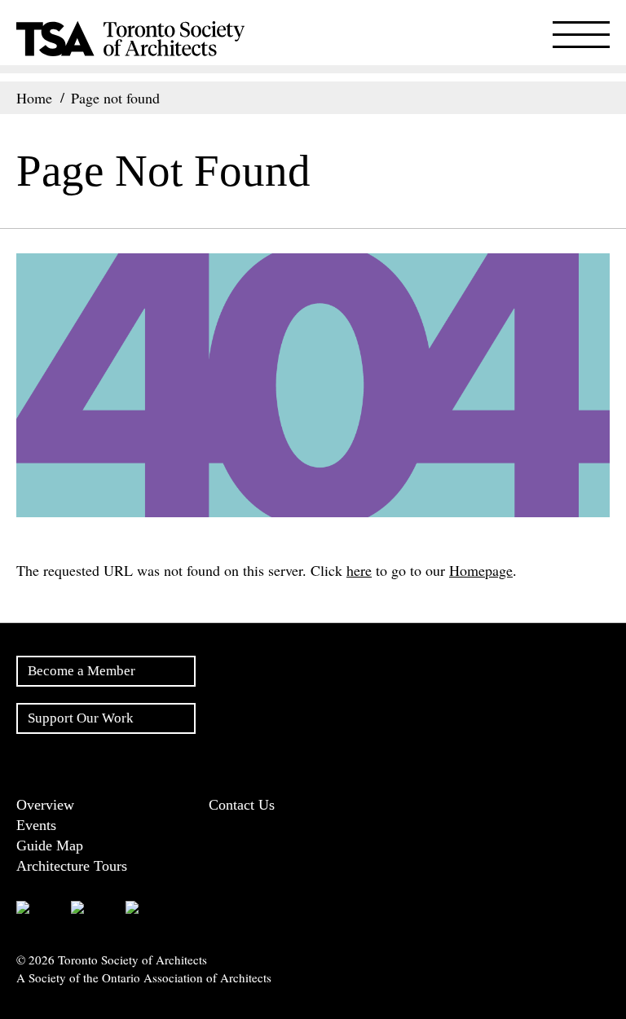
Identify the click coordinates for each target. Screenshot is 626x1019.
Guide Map (49, 845)
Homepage (481, 570)
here (359, 570)
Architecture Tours (71, 866)
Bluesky (203, 908)
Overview (45, 805)
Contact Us (242, 805)
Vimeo (255, 908)
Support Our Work (81, 718)
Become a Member (81, 671)
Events (36, 825)
